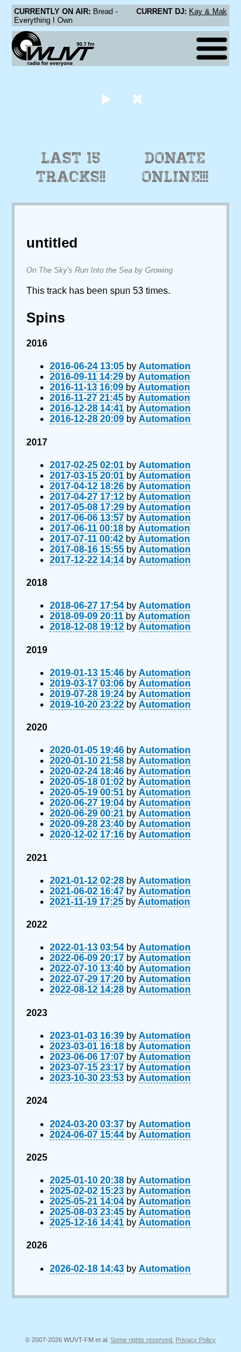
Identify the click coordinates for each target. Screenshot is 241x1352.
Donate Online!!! (175, 167)
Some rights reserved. (142, 1339)
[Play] (105, 98)
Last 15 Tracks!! (71, 167)
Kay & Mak (208, 11)
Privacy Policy (195, 1339)
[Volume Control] (139, 98)
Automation (165, 366)
